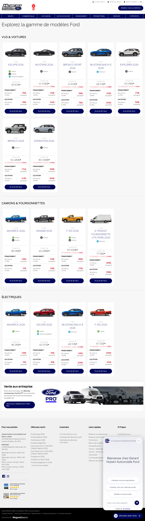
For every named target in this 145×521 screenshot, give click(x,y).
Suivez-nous (99, 2)
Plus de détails (16, 111)
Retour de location (96, 443)
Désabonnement (36, 513)
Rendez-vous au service (130, 8)
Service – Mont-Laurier (97, 452)
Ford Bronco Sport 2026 (40, 459)
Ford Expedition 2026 (39, 437)
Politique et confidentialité (22, 513)
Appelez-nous (115, 2)
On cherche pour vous (68, 434)
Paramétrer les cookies (65, 513)
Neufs (10, 16)
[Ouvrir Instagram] (8, 476)
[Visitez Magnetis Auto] (21, 517)
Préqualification (95, 446)
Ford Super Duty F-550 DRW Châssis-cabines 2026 (42, 452)
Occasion (46, 16)
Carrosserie (93, 455)
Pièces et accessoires (97, 461)
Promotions (99, 16)
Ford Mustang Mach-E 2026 (41, 462)
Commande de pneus (97, 458)
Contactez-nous (124, 434)
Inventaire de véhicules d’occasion (68, 441)
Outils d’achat (63, 16)
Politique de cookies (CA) (50, 513)
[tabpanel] (16, 79)
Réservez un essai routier (98, 434)
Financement (81, 16)
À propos (134, 16)
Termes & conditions (7, 513)
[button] (14, 486)
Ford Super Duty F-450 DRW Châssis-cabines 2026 (42, 447)
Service (116, 16)
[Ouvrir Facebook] (3, 476)
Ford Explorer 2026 (38, 440)
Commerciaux (28, 16)
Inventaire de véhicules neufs (71, 437)
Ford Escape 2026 (38, 434)
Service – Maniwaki (96, 449)
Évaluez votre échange (97, 437)
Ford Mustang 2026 (38, 443)
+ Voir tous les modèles (39, 465)
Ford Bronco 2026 (38, 457)
